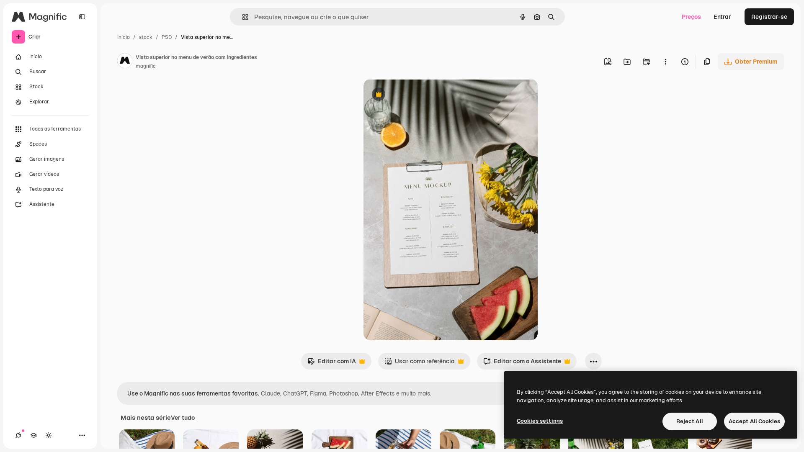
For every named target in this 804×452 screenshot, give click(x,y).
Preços (691, 17)
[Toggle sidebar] (82, 16)
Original (417, 95)
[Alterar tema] (48, 435)
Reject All (689, 421)
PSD (167, 37)
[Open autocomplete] (241, 17)
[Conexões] (18, 435)
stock (145, 37)
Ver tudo (183, 417)
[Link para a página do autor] (124, 62)
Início (123, 37)
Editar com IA (331, 363)
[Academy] (33, 435)
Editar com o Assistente (522, 363)
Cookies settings (540, 420)
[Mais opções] (665, 61)
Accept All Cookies (754, 421)
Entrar (722, 17)
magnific (146, 66)
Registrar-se (769, 17)
